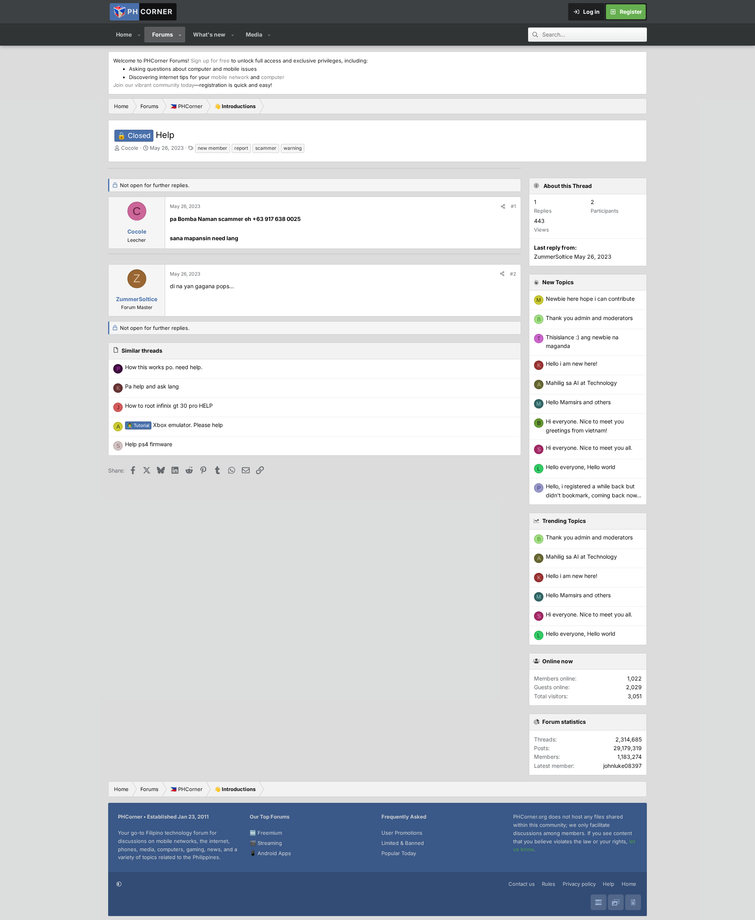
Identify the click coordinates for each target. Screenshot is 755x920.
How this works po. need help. (164, 367)
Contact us (521, 884)
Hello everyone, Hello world (580, 633)
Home (124, 34)
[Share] (503, 206)
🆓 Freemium (266, 833)
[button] (139, 34)
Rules (548, 884)
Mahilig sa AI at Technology (581, 556)
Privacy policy (579, 884)
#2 (513, 274)
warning (293, 148)
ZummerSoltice (553, 256)
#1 (513, 206)
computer (272, 77)
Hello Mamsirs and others (578, 595)
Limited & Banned (402, 843)
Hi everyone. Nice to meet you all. (589, 614)
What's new (209, 34)
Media (254, 34)
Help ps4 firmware (148, 444)
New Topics (558, 282)
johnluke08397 (622, 765)
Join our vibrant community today (153, 85)
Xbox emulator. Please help (175, 424)
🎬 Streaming (266, 843)
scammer (265, 148)
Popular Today (398, 853)
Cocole (129, 148)
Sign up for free (210, 60)
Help (608, 884)
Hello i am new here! (571, 575)
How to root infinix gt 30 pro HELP (169, 405)
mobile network (230, 77)
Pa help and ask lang (152, 386)
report (241, 148)
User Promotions (401, 833)
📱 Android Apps (270, 853)
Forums (162, 34)
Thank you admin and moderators (589, 537)
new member (212, 148)
